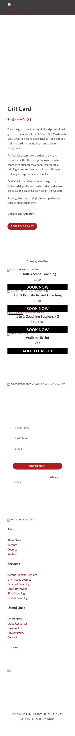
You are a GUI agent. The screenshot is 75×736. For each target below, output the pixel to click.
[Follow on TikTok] (18, 659)
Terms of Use (15, 628)
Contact (12, 637)
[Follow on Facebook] (32, 659)
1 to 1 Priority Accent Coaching (37, 295)
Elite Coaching (16, 593)
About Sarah (14, 540)
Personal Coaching (18, 584)
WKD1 (50, 718)
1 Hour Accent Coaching (37, 274)
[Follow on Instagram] (10, 659)
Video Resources (17, 623)
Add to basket (22, 226)
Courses (12, 549)
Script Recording (17, 588)
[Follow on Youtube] (25, 659)
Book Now (37, 287)
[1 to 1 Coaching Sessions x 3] (25, 311)
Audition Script (37, 337)
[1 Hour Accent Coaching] (23, 269)
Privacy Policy (15, 632)
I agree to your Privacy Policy (34, 458)
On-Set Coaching (17, 598)
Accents (12, 544)
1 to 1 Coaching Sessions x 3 (37, 316)
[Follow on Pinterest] (39, 659)
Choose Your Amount (21, 213)
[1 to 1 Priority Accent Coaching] (27, 290)
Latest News (15, 618)
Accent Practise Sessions (22, 574)
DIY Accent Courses (19, 579)
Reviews (12, 554)
